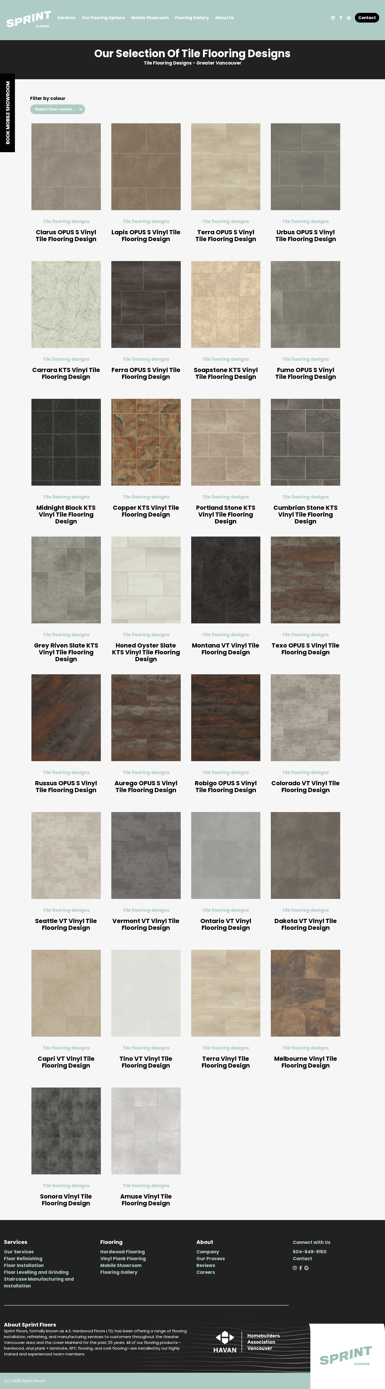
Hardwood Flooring (122, 1252)
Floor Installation (24, 1265)
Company (207, 1252)
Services (66, 17)
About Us (224, 17)
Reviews (205, 1265)
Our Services (19, 1252)
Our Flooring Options (103, 17)
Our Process (210, 1258)
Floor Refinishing (23, 1258)
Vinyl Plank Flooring (123, 1258)
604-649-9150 (310, 1252)
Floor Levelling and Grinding (36, 1272)
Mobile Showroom (150, 17)
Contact (367, 17)
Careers (205, 1272)
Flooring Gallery (192, 17)
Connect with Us (312, 1242)
